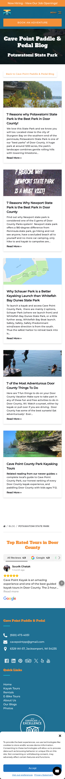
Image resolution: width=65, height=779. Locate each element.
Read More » (14, 157)
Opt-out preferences (22, 775)
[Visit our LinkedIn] (13, 661)
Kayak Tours (11, 688)
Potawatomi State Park (34, 526)
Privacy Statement (43, 775)
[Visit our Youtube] (48, 661)
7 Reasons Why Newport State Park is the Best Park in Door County (29, 207)
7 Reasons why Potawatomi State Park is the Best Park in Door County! (32, 119)
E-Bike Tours (11, 696)
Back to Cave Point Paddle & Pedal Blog (30, 73)
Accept (32, 768)
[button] (60, 735)
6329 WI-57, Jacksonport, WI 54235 (33, 648)
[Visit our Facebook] (7, 661)
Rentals (8, 692)
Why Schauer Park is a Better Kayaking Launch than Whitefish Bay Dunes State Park (31, 296)
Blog (12, 526)
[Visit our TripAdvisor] (28, 661)
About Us (9, 700)
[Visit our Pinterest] (20, 661)
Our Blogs (10, 704)
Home (7, 684)
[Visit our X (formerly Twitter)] (36, 661)
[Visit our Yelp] (42, 661)
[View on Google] (7, 568)
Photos (8, 708)
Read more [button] (11, 591)
